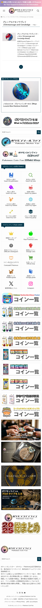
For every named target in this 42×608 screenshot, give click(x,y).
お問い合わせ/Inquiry (32, 601)
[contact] (25, 593)
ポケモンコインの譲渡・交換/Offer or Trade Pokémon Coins (21, 599)
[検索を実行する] (39, 132)
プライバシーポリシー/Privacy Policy (14, 601)
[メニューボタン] (4, 11)
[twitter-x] (17, 593)
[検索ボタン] (38, 11)
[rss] (22, 593)
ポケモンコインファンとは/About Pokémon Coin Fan (21, 596)
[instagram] (20, 593)
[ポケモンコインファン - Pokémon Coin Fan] (21, 11)
